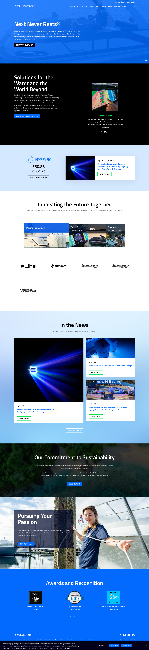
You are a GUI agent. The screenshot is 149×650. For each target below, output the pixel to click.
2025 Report (74, 483)
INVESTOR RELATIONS (38, 177)
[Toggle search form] (134, 6)
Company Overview (24, 45)
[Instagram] (124, 636)
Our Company (74, 6)
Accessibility (82, 639)
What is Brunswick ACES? (27, 116)
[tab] (46, 235)
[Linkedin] (120, 636)
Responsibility (94, 6)
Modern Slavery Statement (28, 639)
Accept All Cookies (126, 645)
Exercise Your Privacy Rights (50, 639)
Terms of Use (17, 639)
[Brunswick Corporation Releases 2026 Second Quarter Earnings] (110, 348)
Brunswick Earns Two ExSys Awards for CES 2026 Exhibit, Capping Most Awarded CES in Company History (108, 408)
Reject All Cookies (114, 645)
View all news (74, 430)
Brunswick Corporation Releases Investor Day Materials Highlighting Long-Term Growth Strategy (35, 410)
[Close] (146, 645)
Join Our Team (26, 543)
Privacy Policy (39, 639)
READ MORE (104, 174)
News (110, 6)
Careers (103, 6)
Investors (117, 6)
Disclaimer (61, 639)
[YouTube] (133, 636)
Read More (24, 418)
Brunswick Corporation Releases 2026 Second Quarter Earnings (110, 366)
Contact (124, 6)
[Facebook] (129, 636)
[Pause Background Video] (146, 60)
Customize (101, 645)
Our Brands (84, 6)
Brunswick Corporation (120, 639)
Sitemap (67, 639)
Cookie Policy (74, 639)
